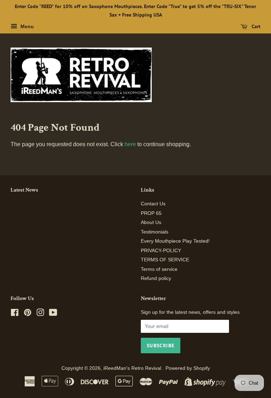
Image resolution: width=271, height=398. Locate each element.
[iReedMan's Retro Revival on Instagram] (40, 314)
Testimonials (154, 232)
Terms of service (159, 269)
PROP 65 (151, 213)
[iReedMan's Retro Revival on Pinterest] (27, 314)
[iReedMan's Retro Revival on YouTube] (53, 314)
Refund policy (156, 278)
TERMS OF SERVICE (165, 259)
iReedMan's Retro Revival (133, 368)
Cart (255, 26)
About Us (151, 222)
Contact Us (153, 203)
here (130, 144)
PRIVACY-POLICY (161, 250)
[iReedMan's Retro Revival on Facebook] (15, 314)
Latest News (24, 190)
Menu (26, 26)
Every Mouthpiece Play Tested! (175, 241)
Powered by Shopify (187, 368)
